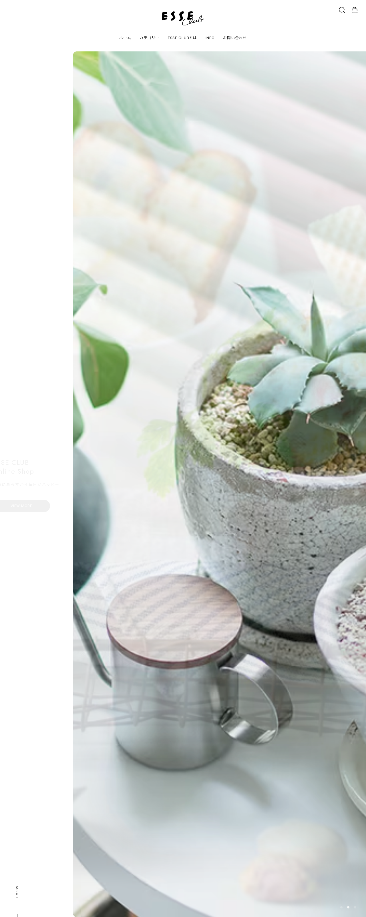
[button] (341, 907)
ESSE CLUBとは (182, 37)
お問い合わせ (234, 37)
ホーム (125, 37)
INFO (210, 37)
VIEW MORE (42, 499)
